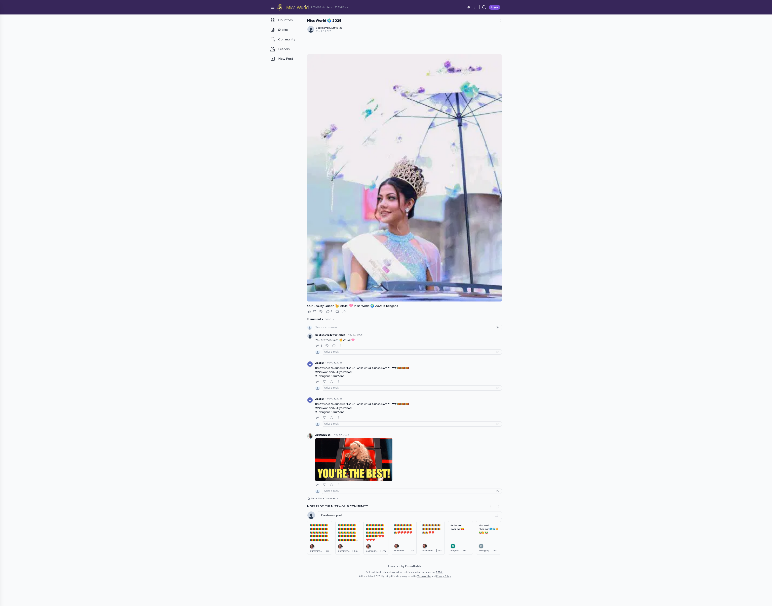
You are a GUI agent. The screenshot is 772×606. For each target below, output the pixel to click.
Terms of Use (424, 576)
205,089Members (321, 7)
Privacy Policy (443, 576)
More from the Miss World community (337, 506)
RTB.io (439, 572)
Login (494, 7)
